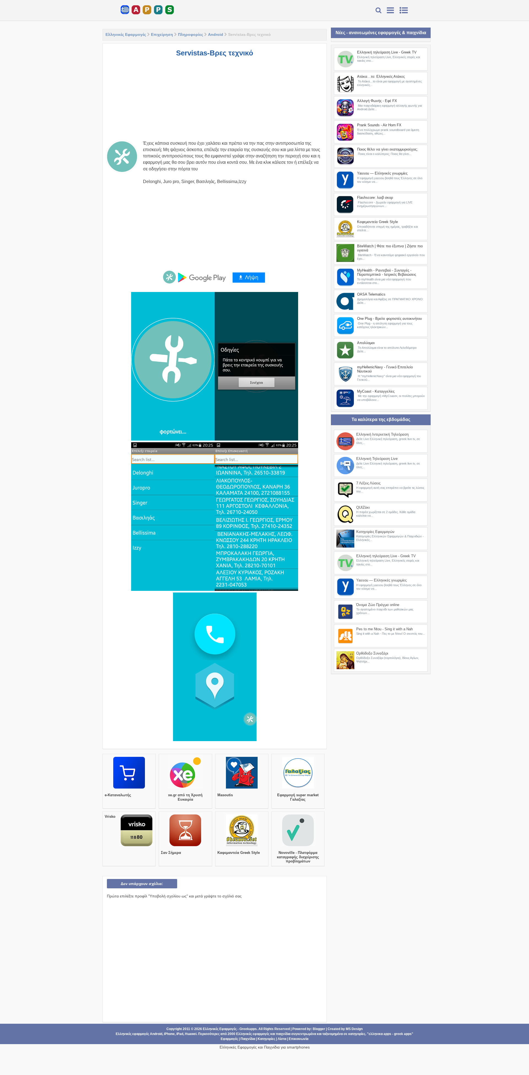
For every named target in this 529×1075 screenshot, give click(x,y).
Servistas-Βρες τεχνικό (214, 53)
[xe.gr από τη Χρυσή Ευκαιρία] (185, 788)
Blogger (319, 1029)
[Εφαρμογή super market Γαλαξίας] (298, 788)
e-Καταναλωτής (118, 795)
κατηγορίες (356, 1034)
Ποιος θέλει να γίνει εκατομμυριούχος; (387, 149)
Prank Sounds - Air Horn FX (379, 125)
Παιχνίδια (248, 1039)
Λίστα (282, 1039)
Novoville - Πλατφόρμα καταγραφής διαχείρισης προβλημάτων (298, 857)
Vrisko (110, 816)
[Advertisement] (215, 101)
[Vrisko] (136, 846)
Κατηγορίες (266, 1039)
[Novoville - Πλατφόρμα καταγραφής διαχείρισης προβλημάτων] (298, 846)
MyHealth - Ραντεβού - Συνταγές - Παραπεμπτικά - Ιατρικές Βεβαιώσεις (386, 272)
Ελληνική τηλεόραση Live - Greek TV (387, 52)
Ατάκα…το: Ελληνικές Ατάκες (381, 76)
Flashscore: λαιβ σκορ (375, 197)
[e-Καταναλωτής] (129, 788)
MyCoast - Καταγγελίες (376, 391)
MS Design (354, 1029)
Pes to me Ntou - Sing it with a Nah (384, 629)
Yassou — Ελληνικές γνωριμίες (382, 173)
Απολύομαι (366, 343)
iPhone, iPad (173, 1034)
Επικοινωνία (298, 1039)
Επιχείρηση (162, 34)
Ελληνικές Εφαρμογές (126, 34)
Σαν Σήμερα (171, 853)
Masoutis (225, 795)
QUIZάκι (363, 507)
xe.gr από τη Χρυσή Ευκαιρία (185, 797)
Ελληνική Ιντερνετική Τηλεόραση (382, 434)
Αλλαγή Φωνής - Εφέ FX (377, 101)
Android (215, 34)
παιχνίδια (283, 1034)
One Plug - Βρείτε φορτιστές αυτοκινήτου (389, 319)
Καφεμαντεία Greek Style (238, 853)
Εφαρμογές (229, 1039)
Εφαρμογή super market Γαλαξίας (298, 797)
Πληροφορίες (190, 34)
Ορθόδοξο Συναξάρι (372, 653)
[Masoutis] (242, 788)
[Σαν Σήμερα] (185, 846)
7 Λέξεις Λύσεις (368, 483)
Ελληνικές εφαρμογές (252, 1034)
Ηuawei (190, 1034)
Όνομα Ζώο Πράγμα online (377, 605)
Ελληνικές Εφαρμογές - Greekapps (230, 1029)
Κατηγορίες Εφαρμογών (375, 532)
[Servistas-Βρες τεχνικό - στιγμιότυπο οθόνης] (173, 366)
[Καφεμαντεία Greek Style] (242, 846)
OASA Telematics (371, 294)
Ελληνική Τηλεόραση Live (377, 459)
